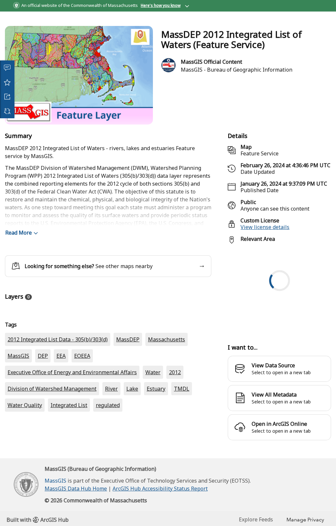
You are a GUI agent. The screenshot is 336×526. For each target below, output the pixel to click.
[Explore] (279, 314)
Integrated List (69, 465)
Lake (132, 449)
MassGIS (18, 416)
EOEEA (82, 416)
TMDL (181, 449)
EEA (61, 416)
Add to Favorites (7, 82)
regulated (108, 465)
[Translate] (7, 111)
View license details (265, 250)
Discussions (7, 67)
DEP (43, 416)
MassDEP (127, 400)
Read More (18, 256)
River (111, 449)
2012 (175, 433)
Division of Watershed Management (52, 449)
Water (152, 433)
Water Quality (25, 465)
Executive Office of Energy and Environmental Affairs (72, 433)
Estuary (156, 449)
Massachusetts (166, 400)
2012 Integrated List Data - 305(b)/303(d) (58, 400)
